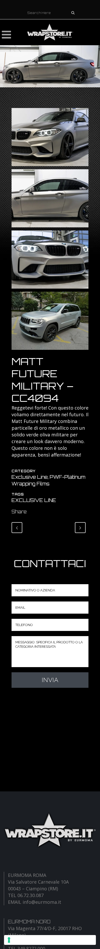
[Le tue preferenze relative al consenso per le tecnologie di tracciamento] (50, 940)
